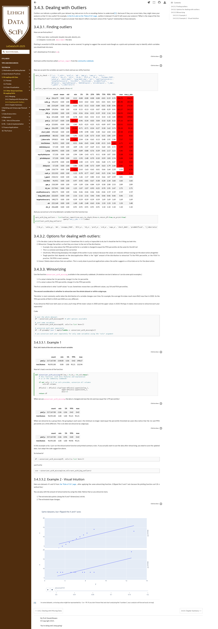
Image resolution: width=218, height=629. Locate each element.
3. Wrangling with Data (10, 77)
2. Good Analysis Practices (11, 74)
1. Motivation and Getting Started (13, 70)
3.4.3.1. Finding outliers (179, 6)
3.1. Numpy (7, 80)
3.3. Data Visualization (11, 87)
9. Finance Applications (10, 127)
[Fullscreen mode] (154, 2)
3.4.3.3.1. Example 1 (180, 15)
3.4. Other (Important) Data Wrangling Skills (12, 92)
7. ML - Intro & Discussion (11, 120)
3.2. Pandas (7, 84)
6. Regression (6, 117)
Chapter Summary (190, 611)
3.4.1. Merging (10, 96)
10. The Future (7, 131)
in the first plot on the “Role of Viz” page (82, 16)
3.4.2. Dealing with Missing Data (16, 99)
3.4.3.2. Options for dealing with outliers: (185, 9)
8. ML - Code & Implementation (13, 124)
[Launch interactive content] (148, 2)
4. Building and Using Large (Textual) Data (14, 109)
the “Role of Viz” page (68, 484)
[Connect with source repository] (159, 2)
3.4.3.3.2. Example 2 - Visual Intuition (186, 18)
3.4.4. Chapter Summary (13, 105)
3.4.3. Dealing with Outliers (14, 102)
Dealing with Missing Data (49, 611)
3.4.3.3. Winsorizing (178, 12)
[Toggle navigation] (35, 2)
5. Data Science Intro (9, 114)
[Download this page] (164, 2)
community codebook (86, 61)
